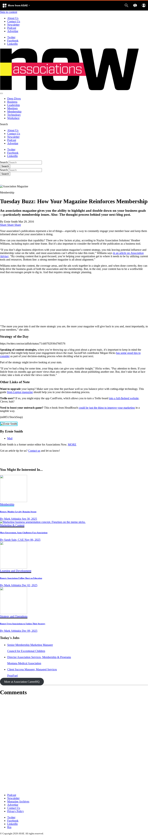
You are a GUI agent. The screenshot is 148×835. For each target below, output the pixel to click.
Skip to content (8, 12)
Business (12, 101)
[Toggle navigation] (1, 93)
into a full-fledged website (124, 398)
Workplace (13, 118)
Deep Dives (14, 98)
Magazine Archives (18, 801)
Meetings (12, 108)
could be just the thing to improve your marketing (107, 407)
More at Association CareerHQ (22, 681)
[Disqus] (74, 745)
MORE (72, 444)
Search (4, 162)
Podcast (11, 27)
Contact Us (13, 21)
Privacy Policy (15, 811)
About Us (12, 18)
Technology (14, 114)
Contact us (34, 450)
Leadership (13, 105)
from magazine (20, 392)
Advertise (12, 31)
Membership (14, 111)
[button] (16, 5)
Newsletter (13, 24)
